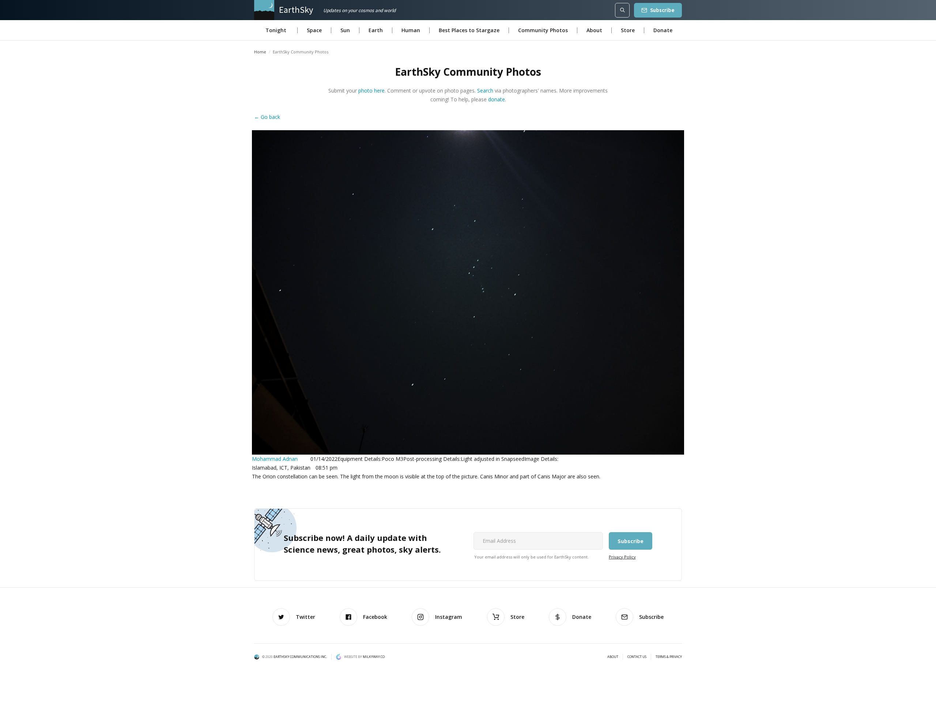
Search (485, 90)
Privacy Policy (622, 557)
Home (260, 51)
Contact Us (636, 657)
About (594, 30)
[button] (276, 30)
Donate (662, 30)
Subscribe (662, 10)
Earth (376, 30)
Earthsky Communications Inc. (300, 656)
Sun (345, 30)
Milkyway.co (374, 656)
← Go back (267, 116)
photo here (371, 90)
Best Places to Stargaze (469, 30)
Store (628, 30)
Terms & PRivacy (669, 657)
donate (496, 99)
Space (314, 30)
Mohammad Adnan (275, 458)
